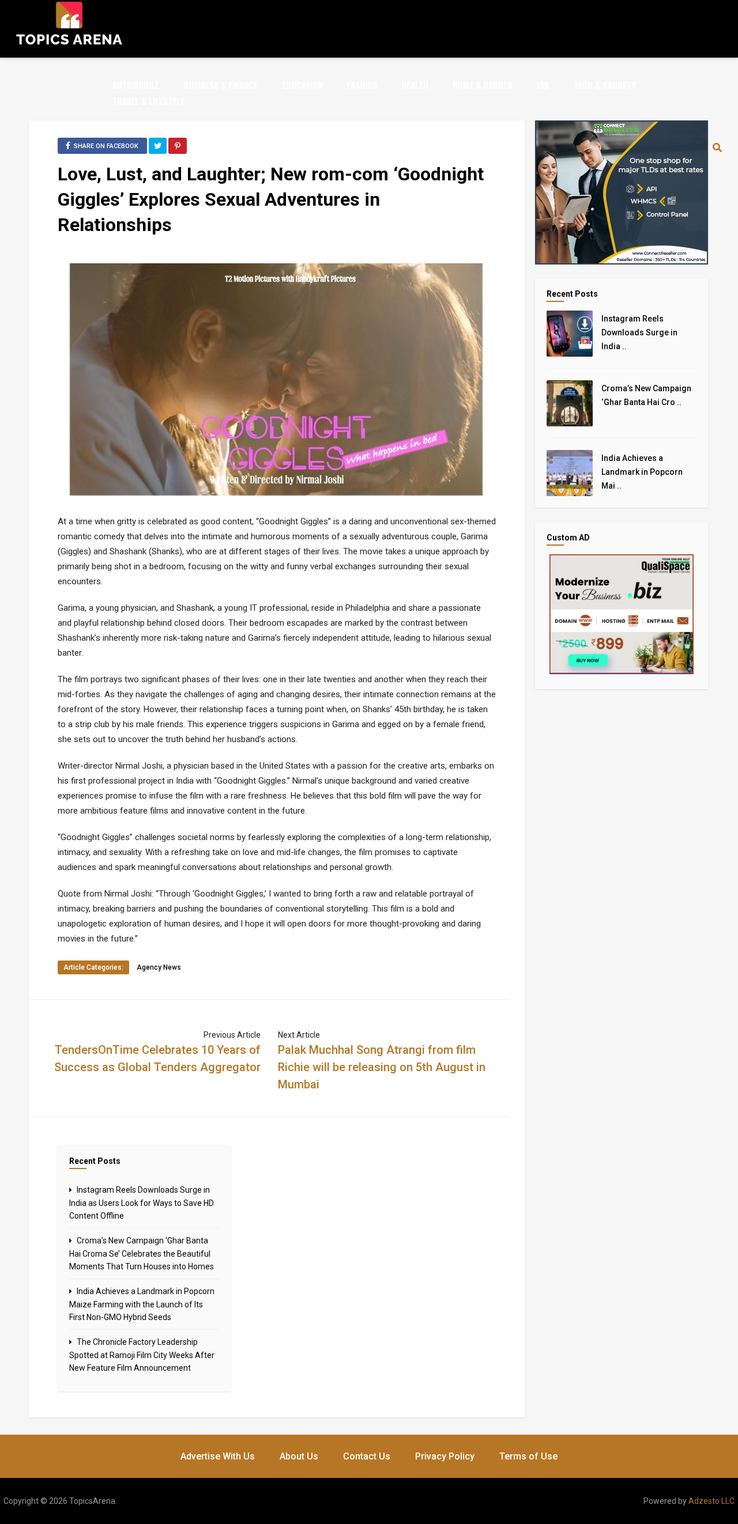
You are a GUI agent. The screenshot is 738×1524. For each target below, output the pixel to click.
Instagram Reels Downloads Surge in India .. (639, 332)
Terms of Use (528, 1456)
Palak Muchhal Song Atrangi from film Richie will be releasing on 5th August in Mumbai (381, 1067)
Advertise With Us (217, 1456)
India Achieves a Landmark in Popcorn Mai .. (642, 471)
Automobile (135, 84)
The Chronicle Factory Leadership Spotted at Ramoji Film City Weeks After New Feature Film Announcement (141, 1354)
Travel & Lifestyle (148, 100)
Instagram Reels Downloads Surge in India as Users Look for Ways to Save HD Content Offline (141, 1202)
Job (542, 84)
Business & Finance (220, 84)
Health (414, 84)
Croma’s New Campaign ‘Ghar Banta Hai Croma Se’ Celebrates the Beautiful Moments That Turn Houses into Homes (141, 1253)
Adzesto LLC (711, 1501)
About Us (299, 1456)
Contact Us (366, 1456)
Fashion (362, 84)
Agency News (159, 967)
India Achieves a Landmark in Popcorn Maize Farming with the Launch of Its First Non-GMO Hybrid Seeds (141, 1304)
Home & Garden (482, 84)
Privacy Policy (445, 1456)
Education (302, 84)
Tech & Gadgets (605, 84)
